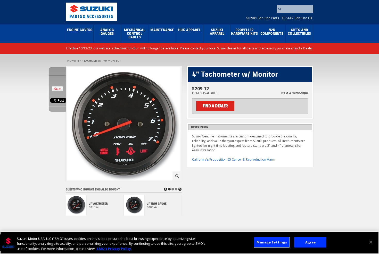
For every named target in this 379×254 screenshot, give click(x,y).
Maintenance (162, 30)
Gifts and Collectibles (299, 32)
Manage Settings (272, 242)
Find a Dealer (303, 48)
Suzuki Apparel (217, 32)
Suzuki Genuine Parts (262, 18)
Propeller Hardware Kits (244, 32)
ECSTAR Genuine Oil (297, 18)
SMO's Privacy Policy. (114, 248)
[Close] (370, 242)
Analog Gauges (107, 32)
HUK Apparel (189, 30)
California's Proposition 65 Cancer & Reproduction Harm (233, 159)
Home (71, 61)
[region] (189, 242)
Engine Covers (79, 30)
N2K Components (271, 32)
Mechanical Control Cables (134, 34)
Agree (310, 242)
